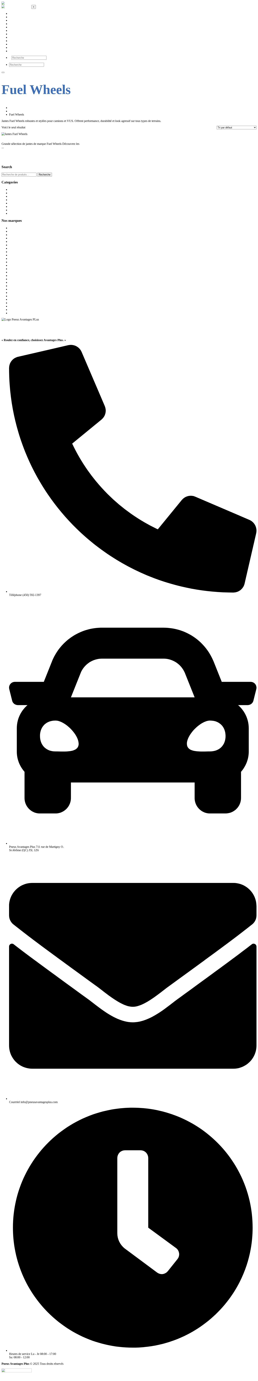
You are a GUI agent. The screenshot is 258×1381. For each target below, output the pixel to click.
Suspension (16, 213)
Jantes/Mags (16, 203)
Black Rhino (16, 245)
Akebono (14, 231)
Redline (13, 292)
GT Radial (15, 272)
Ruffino (13, 296)
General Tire (16, 268)
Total (12, 306)
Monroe (14, 285)
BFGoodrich (16, 238)
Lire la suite (8, 150)
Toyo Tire (15, 309)
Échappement (17, 189)
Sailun (13, 299)
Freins (12, 196)
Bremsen (14, 251)
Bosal (12, 248)
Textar (13, 302)
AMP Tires (15, 234)
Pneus (12, 210)
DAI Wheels (16, 258)
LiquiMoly (15, 275)
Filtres (12, 193)
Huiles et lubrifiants (20, 199)
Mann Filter (16, 279)
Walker (13, 313)
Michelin (14, 282)
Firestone (14, 265)
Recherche (44, 174)
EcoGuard (15, 262)
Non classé (15, 206)
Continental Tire (18, 255)
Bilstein (13, 241)
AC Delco (15, 228)
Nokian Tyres (17, 289)
